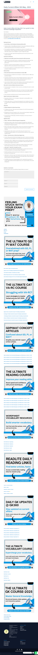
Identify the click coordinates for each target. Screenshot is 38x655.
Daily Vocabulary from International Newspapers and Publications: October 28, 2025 (18, 359)
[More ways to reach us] (33, 653)
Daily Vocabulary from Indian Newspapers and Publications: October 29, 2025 (16, 406)
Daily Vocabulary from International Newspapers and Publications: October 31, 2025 (18, 355)
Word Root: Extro (6, 571)
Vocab (21, 627)
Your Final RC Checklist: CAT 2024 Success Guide (12, 272)
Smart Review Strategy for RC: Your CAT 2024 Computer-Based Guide (15, 276)
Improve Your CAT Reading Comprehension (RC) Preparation (14, 270)
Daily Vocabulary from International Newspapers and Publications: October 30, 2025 (18, 357)
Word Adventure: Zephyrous (8, 443)
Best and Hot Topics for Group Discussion (11, 268)
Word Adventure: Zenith (8, 448)
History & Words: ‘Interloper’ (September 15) (11, 536)
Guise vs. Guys (6, 487)
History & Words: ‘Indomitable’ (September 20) (11, 532)
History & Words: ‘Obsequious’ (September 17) (11, 528)
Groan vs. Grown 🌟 (7, 491)
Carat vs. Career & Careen (8, 485)
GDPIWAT (5, 229)
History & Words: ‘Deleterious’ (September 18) (11, 530)
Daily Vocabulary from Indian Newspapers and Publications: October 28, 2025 (16, 402)
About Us (21, 626)
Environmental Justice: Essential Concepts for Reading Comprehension (15, 320)
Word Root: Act (6, 578)
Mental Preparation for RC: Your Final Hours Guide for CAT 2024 (14, 274)
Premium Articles (7, 619)
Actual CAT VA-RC (23, 630)
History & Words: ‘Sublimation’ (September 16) (11, 534)
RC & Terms (22, 629)
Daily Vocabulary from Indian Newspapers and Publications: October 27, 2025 (16, 404)
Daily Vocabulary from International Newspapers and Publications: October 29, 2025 (18, 363)
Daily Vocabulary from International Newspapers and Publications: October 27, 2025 (18, 361)
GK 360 (5, 232)
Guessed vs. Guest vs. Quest (8, 489)
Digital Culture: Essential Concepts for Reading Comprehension (14, 311)
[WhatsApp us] (35, 652)
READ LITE (5, 230)
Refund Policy (6, 644)
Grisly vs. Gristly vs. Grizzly (8, 493)
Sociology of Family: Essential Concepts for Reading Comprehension (15, 313)
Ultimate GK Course (7, 614)
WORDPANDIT (6, 233)
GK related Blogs (6, 617)
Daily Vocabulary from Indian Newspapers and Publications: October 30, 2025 (16, 400)
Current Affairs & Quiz (7, 616)
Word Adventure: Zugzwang (8, 441)
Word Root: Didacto (7, 580)
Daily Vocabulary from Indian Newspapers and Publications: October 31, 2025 (16, 398)
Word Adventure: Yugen (8, 450)
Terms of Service (7, 641)
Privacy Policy (6, 642)
